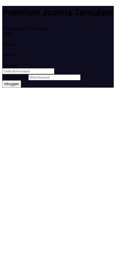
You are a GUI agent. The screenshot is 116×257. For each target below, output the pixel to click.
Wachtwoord (15, 76)
